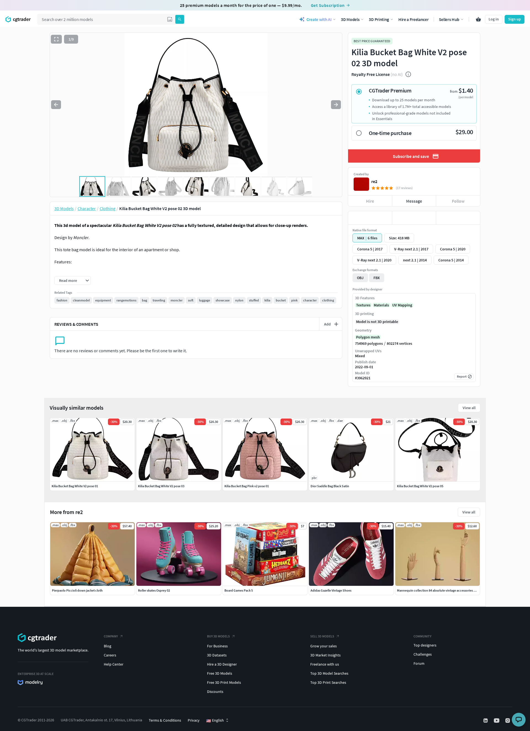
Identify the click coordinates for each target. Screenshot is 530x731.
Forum (419, 663)
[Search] (179, 19)
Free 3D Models (219, 673)
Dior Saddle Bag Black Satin (330, 486)
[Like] (370, 217)
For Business (217, 645)
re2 (374, 181)
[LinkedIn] (486, 720)
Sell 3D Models (322, 636)
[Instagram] (508, 720)
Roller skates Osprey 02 (154, 590)
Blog (107, 645)
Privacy (194, 720)
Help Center (113, 664)
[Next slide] (336, 104)
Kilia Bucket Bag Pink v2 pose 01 (246, 486)
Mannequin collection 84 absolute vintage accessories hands (439, 590)
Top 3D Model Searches (329, 673)
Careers (110, 655)
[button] (169, 19)
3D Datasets (217, 655)
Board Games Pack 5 (238, 590)
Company (111, 636)
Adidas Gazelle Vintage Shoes (331, 590)
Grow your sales (323, 645)
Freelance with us (324, 664)
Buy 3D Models (218, 636)
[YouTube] (497, 720)
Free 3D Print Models (224, 682)
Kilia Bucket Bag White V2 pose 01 (75, 486)
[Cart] (478, 19)
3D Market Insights (325, 655)
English (215, 720)
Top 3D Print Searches (328, 682)
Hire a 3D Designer (222, 664)
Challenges (423, 654)
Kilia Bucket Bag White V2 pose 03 (161, 486)
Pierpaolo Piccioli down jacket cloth (77, 590)
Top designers (425, 645)
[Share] (458, 217)
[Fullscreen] (56, 39)
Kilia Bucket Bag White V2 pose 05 (420, 486)
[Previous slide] (56, 104)
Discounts (215, 691)
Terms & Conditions (165, 720)
